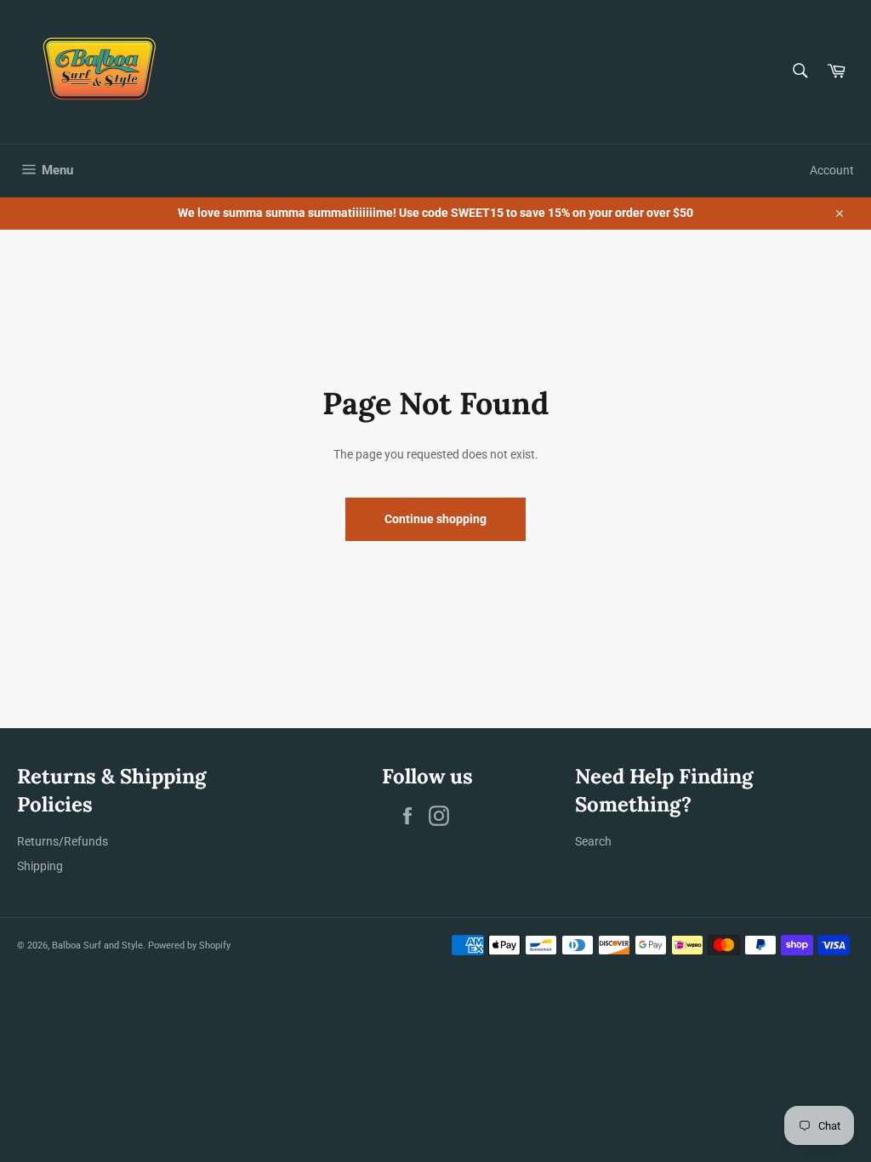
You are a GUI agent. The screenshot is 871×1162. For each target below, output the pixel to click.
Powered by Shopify (189, 945)
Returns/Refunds (62, 841)
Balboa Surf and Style (97, 945)
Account (832, 170)
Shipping (40, 866)
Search (593, 841)
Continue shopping (435, 519)
